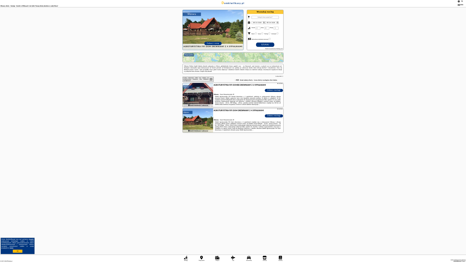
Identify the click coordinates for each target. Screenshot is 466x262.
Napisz (463, 261)
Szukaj (265, 45)
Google (31, 239)
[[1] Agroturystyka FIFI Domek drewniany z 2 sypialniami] (198, 95)
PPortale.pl (9, 261)
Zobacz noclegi (274, 90)
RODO (11, 248)
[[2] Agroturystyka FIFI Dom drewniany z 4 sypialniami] (198, 120)
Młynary (186, 87)
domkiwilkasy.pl (233, 3)
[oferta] (189, 105)
